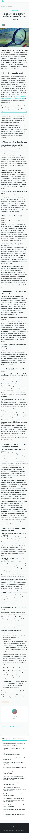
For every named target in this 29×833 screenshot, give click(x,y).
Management (9, 6)
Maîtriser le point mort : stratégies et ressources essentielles (12, 783)
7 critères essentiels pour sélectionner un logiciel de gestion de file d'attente (13, 763)
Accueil (3, 6)
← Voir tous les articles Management (10, 726)
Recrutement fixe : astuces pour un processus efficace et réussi (14, 749)
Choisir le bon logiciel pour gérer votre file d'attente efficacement (13, 805)
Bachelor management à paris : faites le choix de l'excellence (14, 810)
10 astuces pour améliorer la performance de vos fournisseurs (14, 758)
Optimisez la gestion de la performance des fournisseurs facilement (13, 794)
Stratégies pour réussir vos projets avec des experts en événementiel (13, 814)
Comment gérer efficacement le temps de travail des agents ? (13, 772)
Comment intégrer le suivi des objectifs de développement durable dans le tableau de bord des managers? (13, 800)
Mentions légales (12, 826)
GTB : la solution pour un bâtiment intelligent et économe (14, 767)
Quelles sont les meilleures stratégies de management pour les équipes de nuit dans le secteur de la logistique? (14, 778)
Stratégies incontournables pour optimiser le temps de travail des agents (14, 744)
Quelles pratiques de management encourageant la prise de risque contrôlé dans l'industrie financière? (14, 789)
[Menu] (26, 1)
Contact (19, 826)
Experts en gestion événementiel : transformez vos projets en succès (11, 753)
